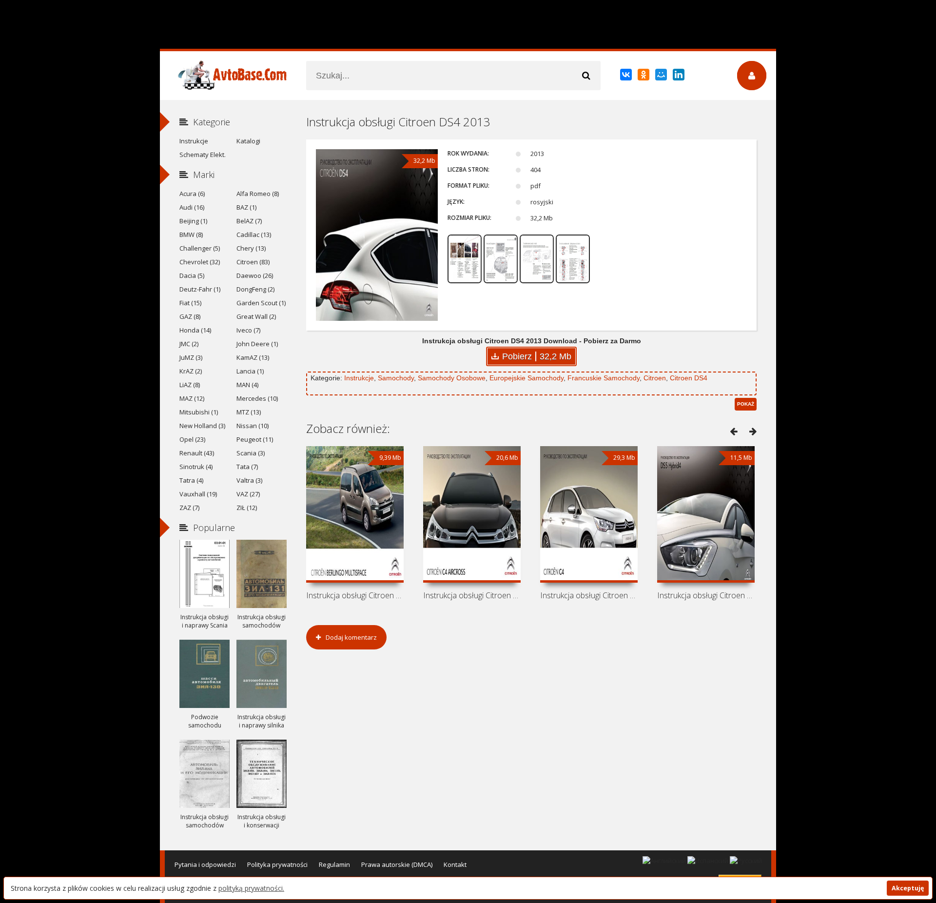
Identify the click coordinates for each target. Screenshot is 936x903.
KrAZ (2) (190, 371)
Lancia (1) (250, 371)
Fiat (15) (190, 302)
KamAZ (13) (252, 357)
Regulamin (334, 864)
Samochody (396, 378)
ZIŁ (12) (246, 507)
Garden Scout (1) (261, 302)
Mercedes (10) (257, 398)
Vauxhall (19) (198, 494)
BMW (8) (191, 234)
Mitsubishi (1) (198, 412)
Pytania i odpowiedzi (205, 864)
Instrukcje (359, 378)
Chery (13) (251, 248)
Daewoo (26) (254, 275)
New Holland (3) (202, 425)
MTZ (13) (248, 412)
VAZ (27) (248, 494)
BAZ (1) (246, 207)
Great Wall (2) (256, 316)
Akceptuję (908, 888)
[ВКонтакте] (626, 76)
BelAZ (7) (249, 220)
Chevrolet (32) (199, 261)
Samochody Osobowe (452, 378)
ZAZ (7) (189, 507)
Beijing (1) (193, 220)
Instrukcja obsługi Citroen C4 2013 (589, 595)
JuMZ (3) (190, 357)
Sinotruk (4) (196, 466)
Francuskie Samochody (603, 378)
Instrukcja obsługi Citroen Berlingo (355, 595)
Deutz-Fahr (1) (199, 289)
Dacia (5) (191, 275)
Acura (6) (192, 193)
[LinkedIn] (679, 76)
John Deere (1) (257, 343)
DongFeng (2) (255, 289)
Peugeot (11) (254, 439)
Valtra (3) (249, 480)
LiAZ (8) (189, 384)
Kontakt (455, 864)
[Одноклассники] (644, 76)
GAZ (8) (189, 316)
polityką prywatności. (251, 888)
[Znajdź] (586, 75)
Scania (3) (250, 453)
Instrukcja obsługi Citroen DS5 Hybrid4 (706, 595)
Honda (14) (195, 330)
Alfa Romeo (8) (257, 193)
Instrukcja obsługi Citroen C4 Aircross (472, 595)
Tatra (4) (191, 480)
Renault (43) (196, 453)
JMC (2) (188, 343)
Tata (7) (247, 466)
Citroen (655, 378)
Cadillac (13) (253, 234)
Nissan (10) (252, 425)
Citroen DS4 (688, 378)
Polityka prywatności (277, 864)
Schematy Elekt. (202, 154)
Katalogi (248, 141)
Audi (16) (191, 207)
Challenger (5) (199, 248)
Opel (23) (192, 439)
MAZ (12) (191, 398)
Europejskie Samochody (526, 378)
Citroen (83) (253, 261)
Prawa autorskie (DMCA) (396, 864)
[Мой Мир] (661, 76)
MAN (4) (247, 384)
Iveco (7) (248, 330)
